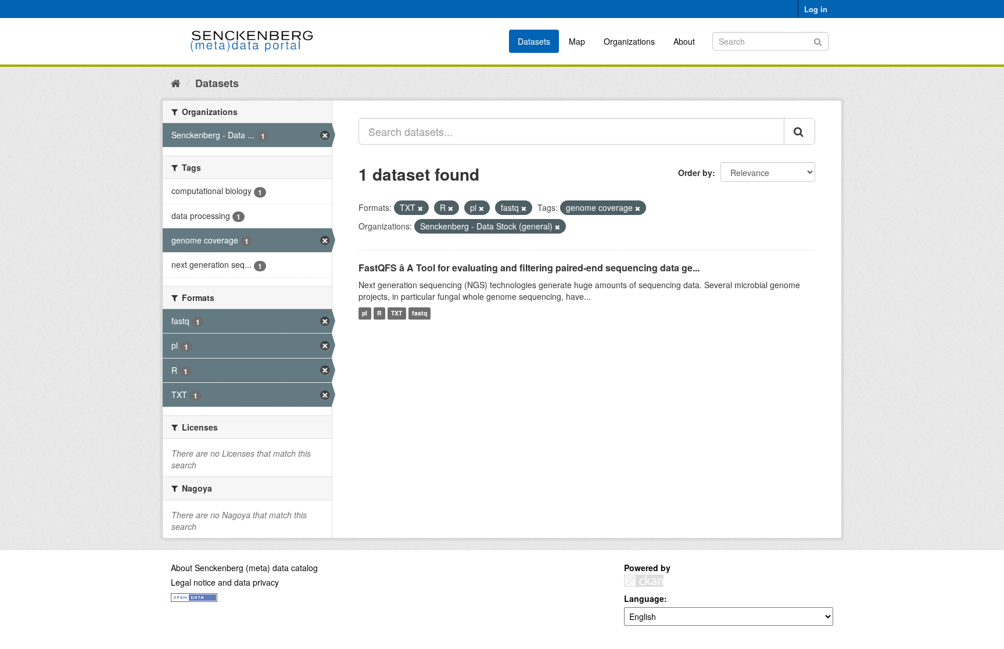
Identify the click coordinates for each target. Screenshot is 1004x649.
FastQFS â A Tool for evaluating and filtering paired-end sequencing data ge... (529, 267)
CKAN (644, 581)
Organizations (629, 41)
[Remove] (420, 208)
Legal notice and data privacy (225, 582)
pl (364, 313)
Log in (815, 9)
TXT (396, 313)
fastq (419, 313)
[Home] (176, 82)
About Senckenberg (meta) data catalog (244, 567)
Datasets (534, 41)
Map (577, 41)
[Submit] (818, 40)
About (684, 41)
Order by (695, 172)
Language (644, 598)
